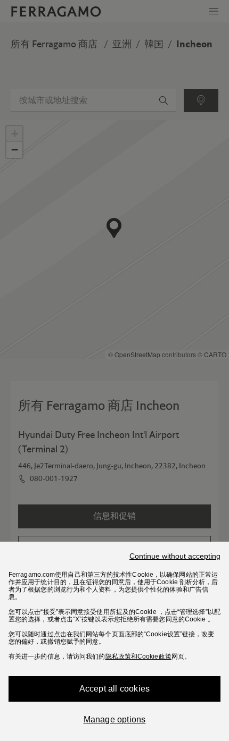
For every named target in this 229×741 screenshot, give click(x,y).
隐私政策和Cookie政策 (138, 656)
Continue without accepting (174, 556)
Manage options (115, 719)
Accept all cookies (114, 688)
